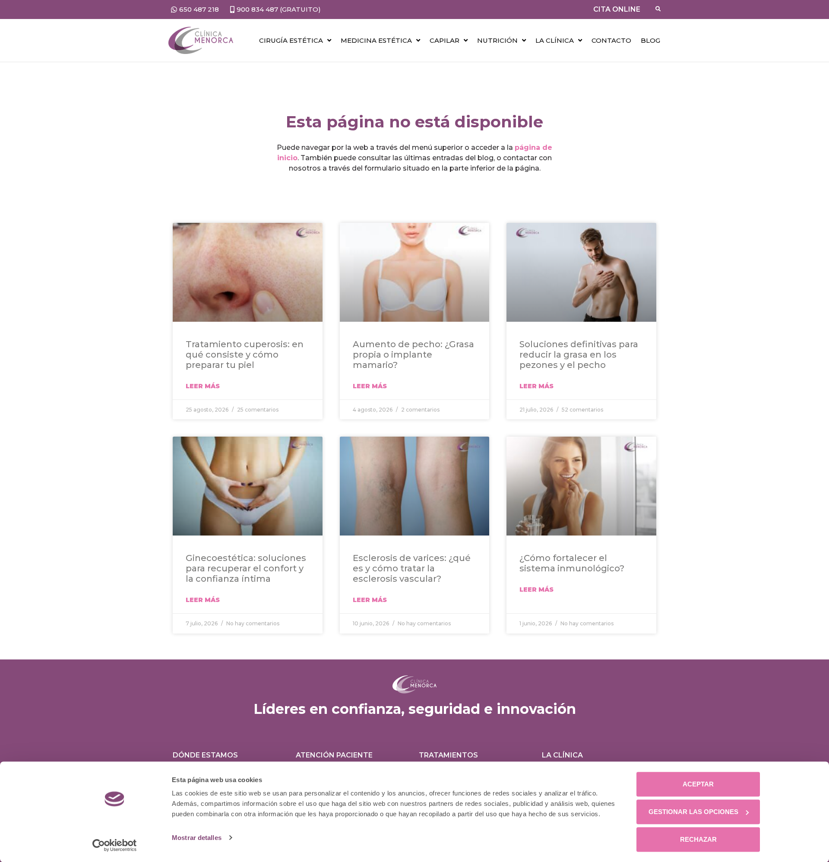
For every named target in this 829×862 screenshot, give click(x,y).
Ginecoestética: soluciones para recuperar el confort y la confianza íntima (246, 568)
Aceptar (698, 784)
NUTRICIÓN (497, 40)
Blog (650, 40)
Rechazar (698, 839)
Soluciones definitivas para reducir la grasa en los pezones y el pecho (578, 354)
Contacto (611, 40)
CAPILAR (444, 40)
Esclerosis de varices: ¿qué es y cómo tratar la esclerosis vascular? (412, 568)
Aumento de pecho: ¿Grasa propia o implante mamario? (413, 354)
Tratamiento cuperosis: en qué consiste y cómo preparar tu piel (245, 354)
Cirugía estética (291, 40)
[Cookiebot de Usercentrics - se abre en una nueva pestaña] (114, 845)
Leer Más (203, 386)
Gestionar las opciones (693, 811)
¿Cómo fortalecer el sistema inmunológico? (571, 563)
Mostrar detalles (196, 837)
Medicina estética (376, 40)
